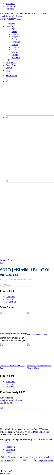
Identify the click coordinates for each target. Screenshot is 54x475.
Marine (15, 49)
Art (13, 29)
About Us (10, 296)
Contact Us (11, 302)
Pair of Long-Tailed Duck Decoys (13, 333)
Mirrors (15, 52)
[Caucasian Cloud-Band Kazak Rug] (13, 361)
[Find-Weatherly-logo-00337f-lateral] (10, 19)
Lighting (15, 47)
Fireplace (16, 36)
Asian (14, 31)
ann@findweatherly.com (11, 16)
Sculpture (16, 57)
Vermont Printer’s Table (37, 334)
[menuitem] (30, 23)
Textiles (15, 55)
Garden (15, 44)
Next (10, 260)
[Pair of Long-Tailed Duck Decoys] (13, 329)
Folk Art (15, 39)
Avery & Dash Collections (37, 432)
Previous (4, 260)
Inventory (10, 299)
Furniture (16, 42)
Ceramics (16, 34)
